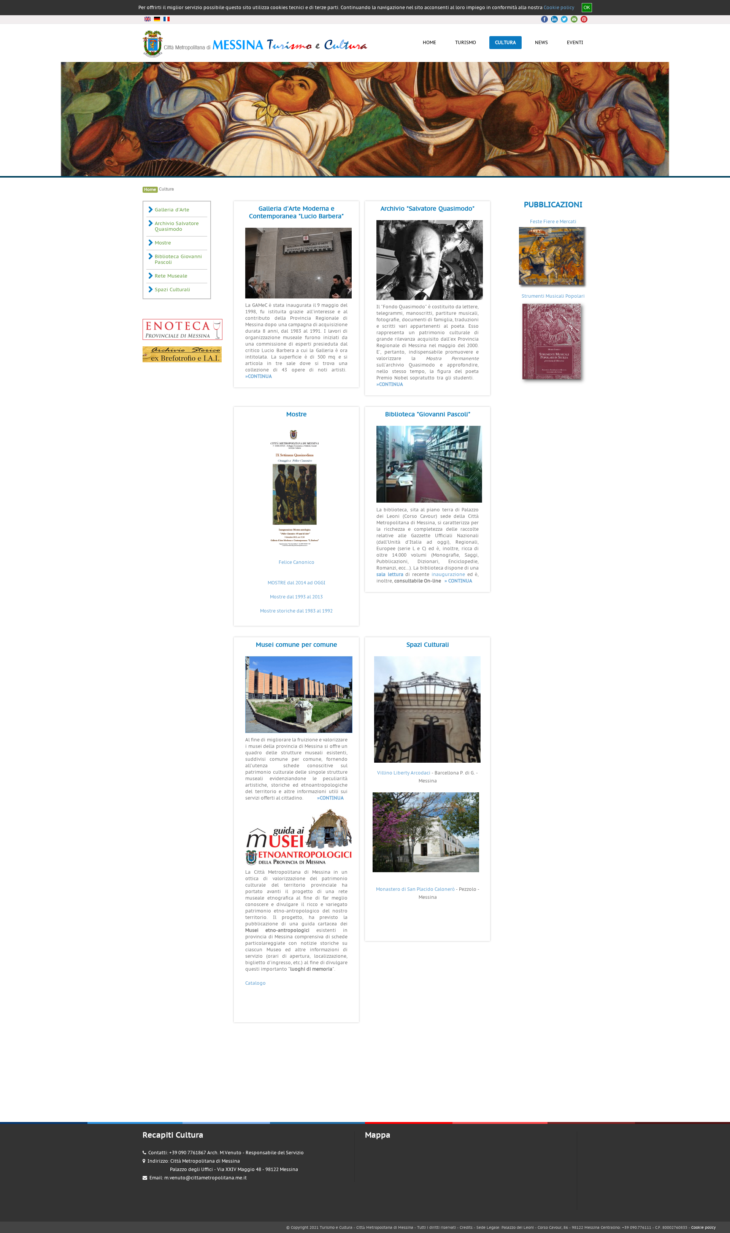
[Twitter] (554, 19)
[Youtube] (573, 19)
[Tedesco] (157, 19)
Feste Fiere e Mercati (553, 221)
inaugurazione (448, 574)
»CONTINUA (258, 376)
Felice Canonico (296, 562)
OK (587, 7)
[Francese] (166, 19)
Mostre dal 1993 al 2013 (296, 597)
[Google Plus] (563, 19)
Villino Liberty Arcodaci (403, 773)
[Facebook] (545, 19)
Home (150, 189)
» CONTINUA (458, 581)
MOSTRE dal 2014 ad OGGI (296, 583)
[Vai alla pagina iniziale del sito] (256, 55)
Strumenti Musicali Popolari (553, 296)
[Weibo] (582, 19)
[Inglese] (147, 19)
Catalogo (255, 983)
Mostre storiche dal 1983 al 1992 (296, 611)
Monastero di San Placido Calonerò (415, 889)
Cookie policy (559, 7)
